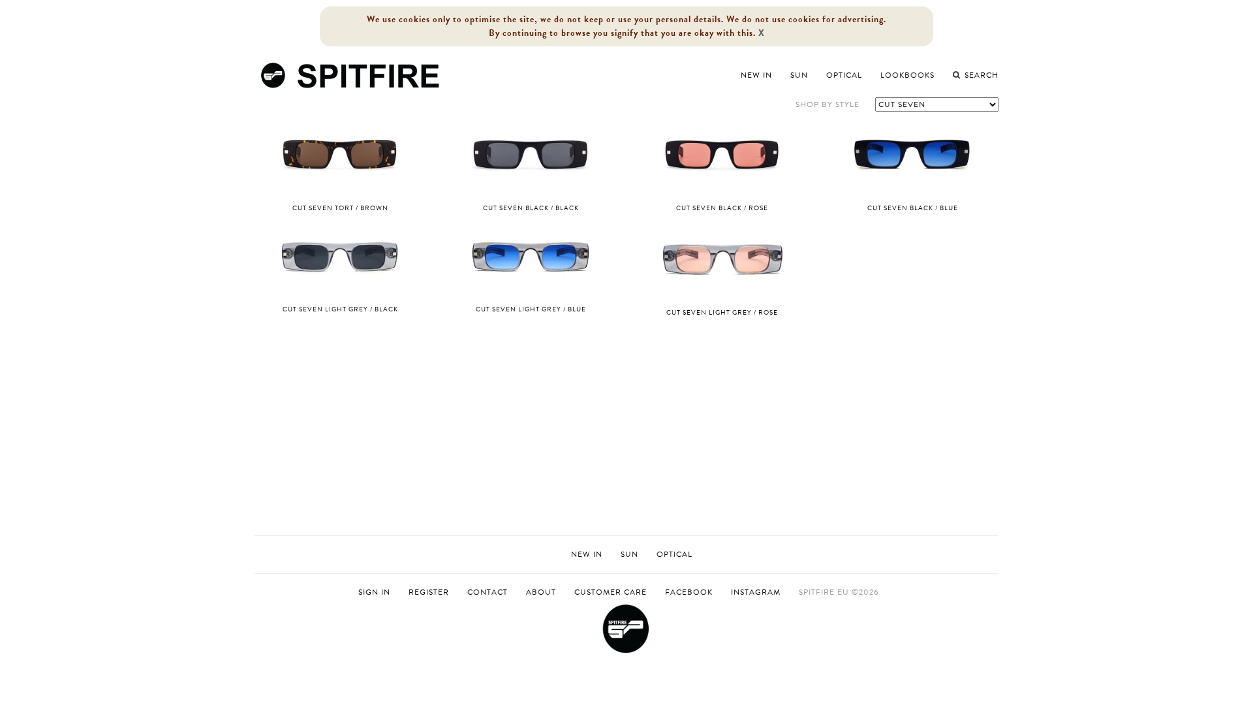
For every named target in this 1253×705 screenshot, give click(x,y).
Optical (844, 75)
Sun (799, 75)
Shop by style (827, 104)
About (541, 592)
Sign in (374, 592)
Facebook (689, 592)
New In (756, 75)
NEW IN (586, 554)
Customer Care (610, 592)
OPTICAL (674, 554)
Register (429, 592)
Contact (487, 592)
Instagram (756, 592)
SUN (629, 554)
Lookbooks (907, 75)
